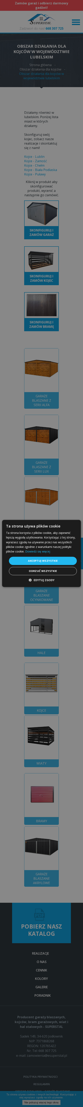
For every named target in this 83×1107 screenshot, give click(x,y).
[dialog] (41, 553)
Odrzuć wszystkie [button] (43, 571)
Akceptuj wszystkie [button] (43, 561)
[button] (41, 580)
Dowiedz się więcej (37, 551)
